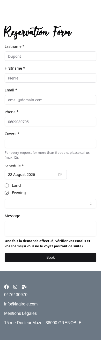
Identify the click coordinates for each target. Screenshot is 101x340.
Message (12, 215)
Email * (11, 90)
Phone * (12, 111)
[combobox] (50, 203)
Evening (19, 193)
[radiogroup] (50, 189)
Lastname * (15, 46)
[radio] (7, 185)
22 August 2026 (21, 174)
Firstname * (15, 68)
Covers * (12, 133)
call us (85, 152)
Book (50, 257)
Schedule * (14, 166)
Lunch (17, 185)
